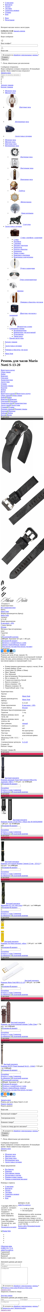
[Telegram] (14, 651)
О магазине (9, 3)
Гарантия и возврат (12, 10)
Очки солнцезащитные (28, 280)
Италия (3, 627)
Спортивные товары (16, 328)
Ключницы (18, 251)
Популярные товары (12, 1173)
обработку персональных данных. (25, 55)
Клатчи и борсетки (20, 249)
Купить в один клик (24, 1288)
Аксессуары (5, 405)
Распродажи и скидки (13, 1175)
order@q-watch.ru (24, 1205)
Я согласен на (21, 55)
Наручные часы (25, 107)
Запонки (20, 291)
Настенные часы (27, 157)
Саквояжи (17, 243)
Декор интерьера (27, 213)
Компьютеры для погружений (25, 332)
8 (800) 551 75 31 (7, 1248)
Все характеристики (8, 608)
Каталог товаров (7, 85)
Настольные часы (27, 168)
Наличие (4, 411)
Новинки (8, 1171)
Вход (7, 18)
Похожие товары (7, 409)
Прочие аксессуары (16, 338)
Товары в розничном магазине (16, 1179)
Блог (7, 14)
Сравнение (17, 790)
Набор (3, 397)
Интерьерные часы (22, 122)
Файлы (3, 413)
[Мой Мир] (8, 651)
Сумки (16, 239)
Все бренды (9, 1169)
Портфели (17, 241)
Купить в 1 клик (20, 643)
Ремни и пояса (19, 253)
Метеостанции (26, 202)
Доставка (8, 8)
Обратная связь (6, 1246)
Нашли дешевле (20, 645)
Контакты (8, 5)
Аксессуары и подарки (23, 136)
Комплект (4, 399)
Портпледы (18, 247)
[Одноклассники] (5, 651)
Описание (4, 401)
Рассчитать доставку (25, 646)
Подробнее (5, 788)
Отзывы (8, 12)
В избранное (5, 792)
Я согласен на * (21, 1286)
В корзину (14, 641)
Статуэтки (27, 224)
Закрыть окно (6, 73)
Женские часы (10, 93)
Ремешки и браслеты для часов (32, 302)
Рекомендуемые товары (13, 1177)
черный (25, 723)
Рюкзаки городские (21, 245)
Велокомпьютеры (20, 330)
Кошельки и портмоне (22, 255)
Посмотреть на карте (8, 1227)
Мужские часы (10, 91)
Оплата (7, 6)
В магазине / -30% (7, 623)
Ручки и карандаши (28, 268)
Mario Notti (5, 611)
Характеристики (7, 403)
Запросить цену (20, 1308)
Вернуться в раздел (8, 393)
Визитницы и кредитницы (23, 257)
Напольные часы (27, 179)
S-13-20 (25, 742)
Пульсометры (18, 334)
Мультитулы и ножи (24, 326)
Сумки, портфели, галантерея (31, 238)
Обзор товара (6, 395)
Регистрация (9, 20)
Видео (3, 415)
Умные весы (18, 336)
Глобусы (22, 191)
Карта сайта (22, 1226)
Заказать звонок (19, 31)
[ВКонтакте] (2, 651)
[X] (11, 651)
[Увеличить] (17, 473)
